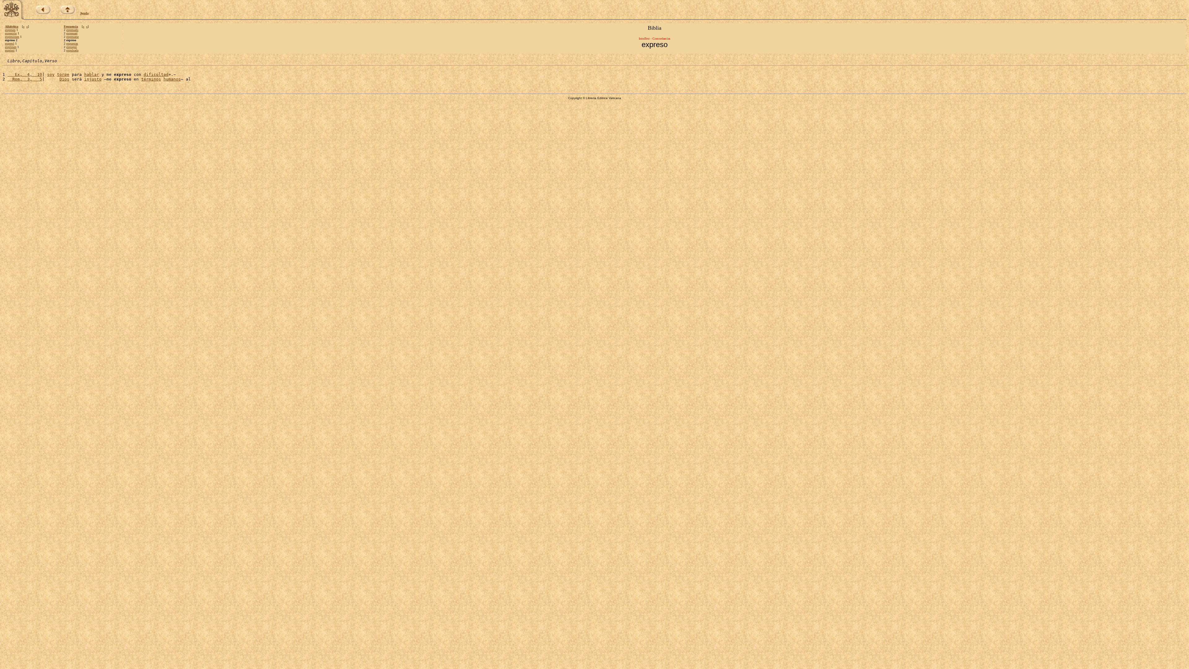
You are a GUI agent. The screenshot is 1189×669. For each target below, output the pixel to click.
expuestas (72, 43)
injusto (93, 79)
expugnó (71, 47)
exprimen (10, 47)
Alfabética (11, 26)
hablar (91, 74)
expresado (72, 30)
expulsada (72, 50)
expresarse (72, 36)
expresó (9, 43)
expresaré (71, 33)
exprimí (10, 50)
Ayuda (84, 13)
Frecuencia (71, 26)
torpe (63, 74)
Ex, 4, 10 (24, 74)
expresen (10, 30)
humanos (172, 79)
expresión (11, 33)
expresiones (12, 36)
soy (50, 74)
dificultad (156, 74)
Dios (64, 79)
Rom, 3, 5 (24, 79)
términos (151, 79)
